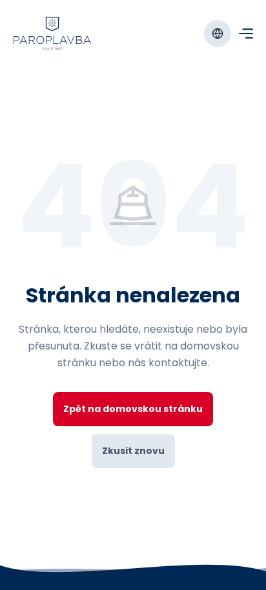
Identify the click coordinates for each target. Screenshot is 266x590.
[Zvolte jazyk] (217, 33)
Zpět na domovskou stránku (133, 408)
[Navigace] (246, 33)
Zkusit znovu (133, 450)
